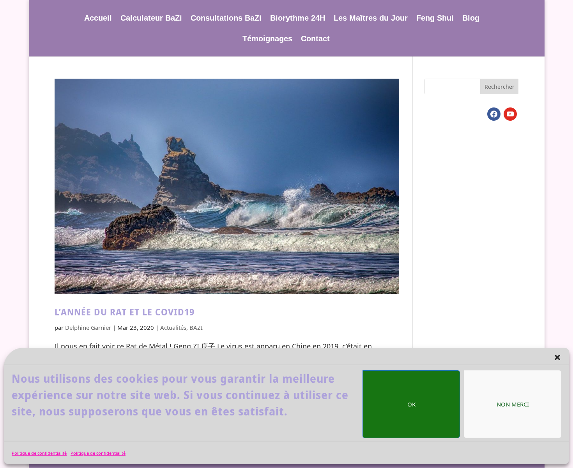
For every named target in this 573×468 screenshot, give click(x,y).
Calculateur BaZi (151, 18)
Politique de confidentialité (39, 453)
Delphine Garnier (88, 327)
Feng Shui (435, 18)
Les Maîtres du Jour (371, 18)
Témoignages (267, 39)
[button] (557, 357)
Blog (470, 18)
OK (411, 404)
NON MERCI (513, 404)
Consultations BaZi (226, 18)
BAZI (196, 327)
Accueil (98, 18)
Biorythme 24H (297, 18)
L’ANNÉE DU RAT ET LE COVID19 (125, 312)
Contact (315, 39)
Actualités (173, 327)
